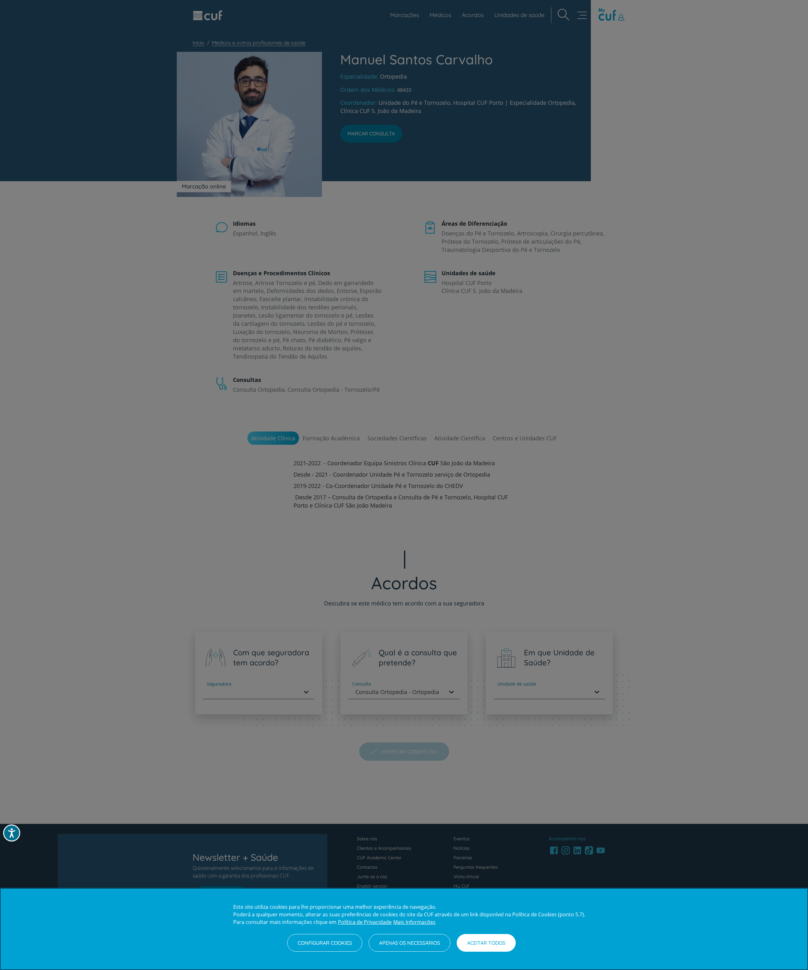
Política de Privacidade (365, 922)
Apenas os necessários (409, 943)
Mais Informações (414, 922)
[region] (404, 929)
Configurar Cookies (325, 943)
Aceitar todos (486, 943)
